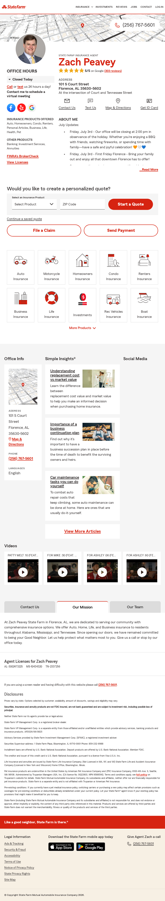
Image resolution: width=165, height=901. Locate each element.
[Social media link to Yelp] (21, 107)
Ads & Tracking (13, 843)
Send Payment (121, 230)
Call (10, 86)
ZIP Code (69, 204)
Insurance (83, 7)
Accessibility (12, 855)
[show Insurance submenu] (91, 7)
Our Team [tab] (135, 607)
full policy (141, 774)
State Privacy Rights (17, 873)
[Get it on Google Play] (90, 846)
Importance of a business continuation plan (64, 428)
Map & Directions (16, 441)
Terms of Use (12, 861)
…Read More (148, 169)
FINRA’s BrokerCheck (23, 156)
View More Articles (82, 531)
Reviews (121, 7)
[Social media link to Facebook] (11, 107)
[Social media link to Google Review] (32, 107)
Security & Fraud (15, 849)
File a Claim (44, 230)
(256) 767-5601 (21, 458)
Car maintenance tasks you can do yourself (64, 481)
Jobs (134, 7)
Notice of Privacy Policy (19, 867)
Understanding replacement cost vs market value (64, 375)
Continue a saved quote (24, 219)
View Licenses (17, 162)
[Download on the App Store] (61, 846)
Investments (104, 7)
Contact (146, 7)
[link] (14, 6)
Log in (159, 7)
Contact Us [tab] (29, 607)
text (20, 86)
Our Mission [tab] (83, 607)
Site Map (10, 879)
